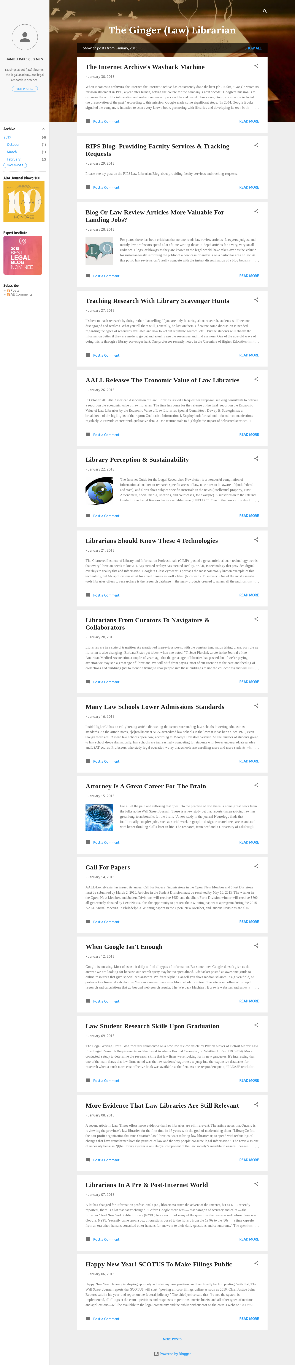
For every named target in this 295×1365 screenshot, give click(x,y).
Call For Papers (108, 867)
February (14, 159)
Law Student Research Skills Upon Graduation (152, 1026)
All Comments (21, 294)
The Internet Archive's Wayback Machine (145, 66)
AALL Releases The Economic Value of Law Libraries (162, 380)
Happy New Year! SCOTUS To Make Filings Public (159, 1264)
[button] (256, 66)
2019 (7, 137)
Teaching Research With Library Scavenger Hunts (157, 300)
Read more (249, 121)
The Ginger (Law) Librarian (172, 30)
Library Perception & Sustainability (137, 459)
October (13, 144)
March (12, 152)
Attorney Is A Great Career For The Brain (146, 786)
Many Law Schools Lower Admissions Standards (155, 706)
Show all (253, 48)
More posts (172, 1339)
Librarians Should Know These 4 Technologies (152, 540)
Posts (14, 290)
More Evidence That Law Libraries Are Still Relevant (162, 1105)
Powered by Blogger (175, 1354)
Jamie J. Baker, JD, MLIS (24, 59)
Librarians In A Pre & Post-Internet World (147, 1184)
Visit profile (24, 88)
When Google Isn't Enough (124, 946)
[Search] (265, 11)
